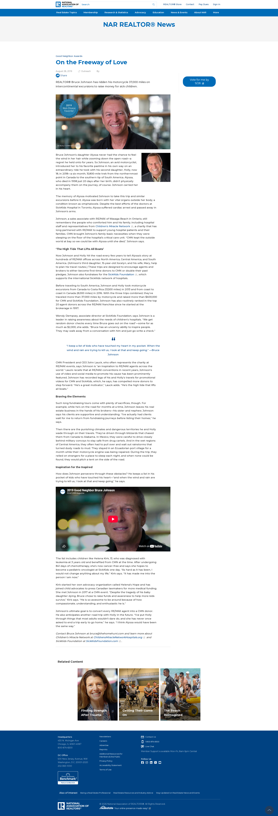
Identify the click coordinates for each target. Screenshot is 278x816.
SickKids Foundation (121, 274)
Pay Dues (204, 4)
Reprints (103, 749)
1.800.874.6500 (152, 741)
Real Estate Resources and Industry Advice (133, 793)
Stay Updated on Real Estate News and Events (178, 793)
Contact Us (150, 737)
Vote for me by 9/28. (199, 81)
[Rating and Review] (68, 783)
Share (63, 75)
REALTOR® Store (172, 4)
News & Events (179, 12)
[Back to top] (269, 810)
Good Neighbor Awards (69, 56)
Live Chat (149, 746)
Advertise (103, 745)
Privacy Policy (105, 761)
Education (158, 12)
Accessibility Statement (110, 765)
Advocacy (140, 12)
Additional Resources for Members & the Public (110, 755)
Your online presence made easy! (132, 808)
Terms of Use (105, 769)
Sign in (216, 4)
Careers (103, 741)
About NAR (200, 12)
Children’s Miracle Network (113, 226)
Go (154, 4)
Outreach (86, 71)
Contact (190, 4)
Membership (91, 12)
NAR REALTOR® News (139, 24)
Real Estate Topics (66, 12)
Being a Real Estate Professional (95, 793)
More (216, 12)
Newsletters (105, 736)
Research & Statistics (116, 12)
